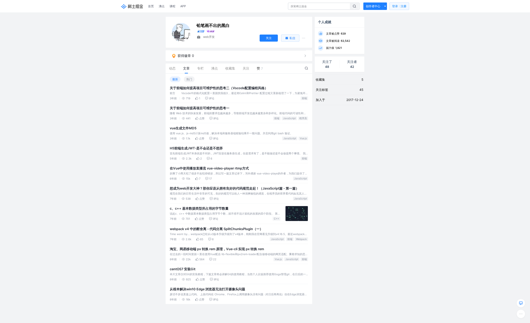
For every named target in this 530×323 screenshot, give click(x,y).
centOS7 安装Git (182, 269)
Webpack (301, 239)
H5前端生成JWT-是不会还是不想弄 (196, 148)
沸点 (162, 6)
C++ (276, 218)
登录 (399, 6)
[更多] (521, 314)
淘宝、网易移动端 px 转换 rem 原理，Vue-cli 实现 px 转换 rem (217, 249)
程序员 (303, 118)
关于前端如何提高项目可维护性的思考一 (199, 108)
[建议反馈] (521, 303)
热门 (189, 79)
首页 (151, 6)
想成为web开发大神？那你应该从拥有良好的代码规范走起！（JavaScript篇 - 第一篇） (234, 188)
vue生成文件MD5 (183, 128)
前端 (304, 98)
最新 (175, 79)
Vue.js (303, 138)
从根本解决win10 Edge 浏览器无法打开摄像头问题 (207, 289)
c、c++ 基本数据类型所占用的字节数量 (199, 208)
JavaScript (289, 118)
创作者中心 (373, 6)
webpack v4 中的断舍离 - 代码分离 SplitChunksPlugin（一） (216, 229)
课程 (172, 6)
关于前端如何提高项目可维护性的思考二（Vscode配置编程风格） (219, 88)
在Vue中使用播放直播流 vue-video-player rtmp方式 (209, 168)
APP (183, 6)
